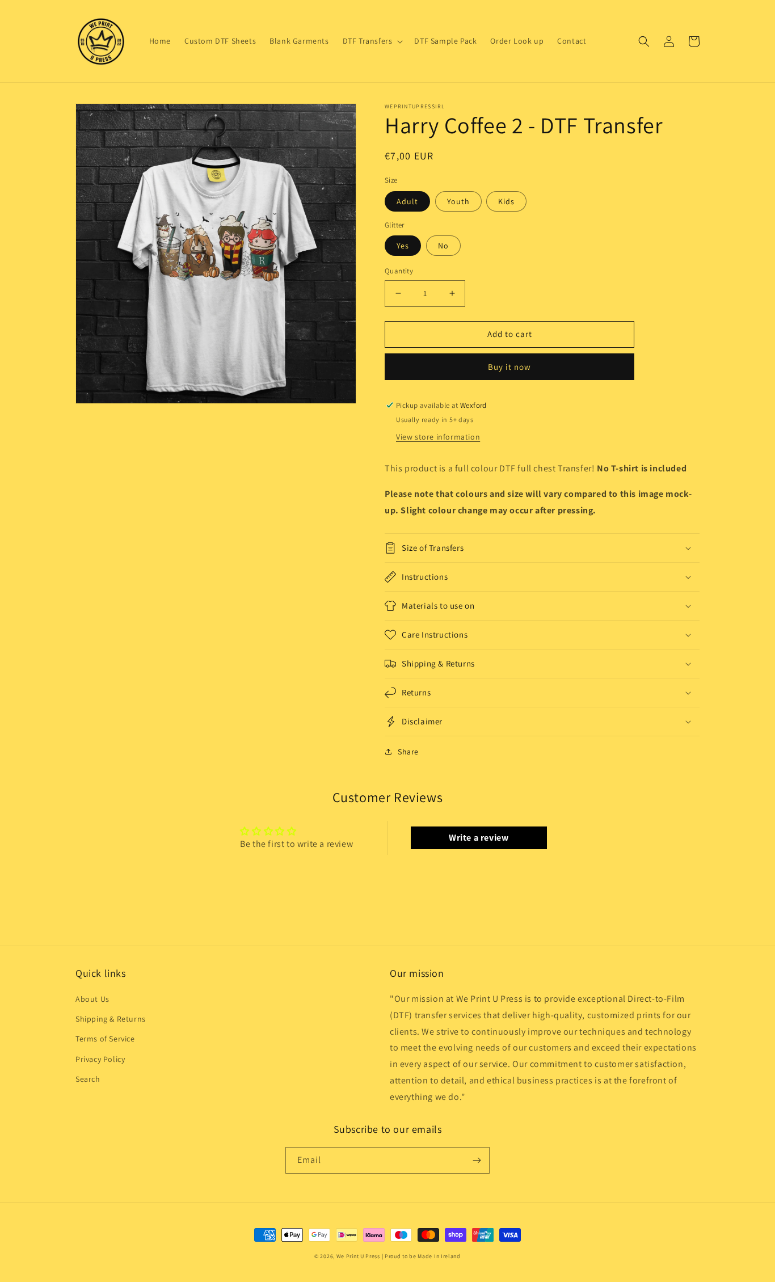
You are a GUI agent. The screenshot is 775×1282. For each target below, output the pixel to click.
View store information (438, 437)
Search (87, 1079)
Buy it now (509, 366)
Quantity (399, 271)
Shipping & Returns (110, 1019)
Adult (407, 201)
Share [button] (408, 752)
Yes (403, 246)
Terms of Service (105, 1039)
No (443, 246)
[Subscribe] (476, 1160)
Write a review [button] (478, 838)
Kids (506, 201)
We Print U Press (359, 1256)
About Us (92, 999)
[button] (372, 41)
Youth (458, 201)
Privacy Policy (100, 1059)
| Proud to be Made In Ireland (421, 1256)
